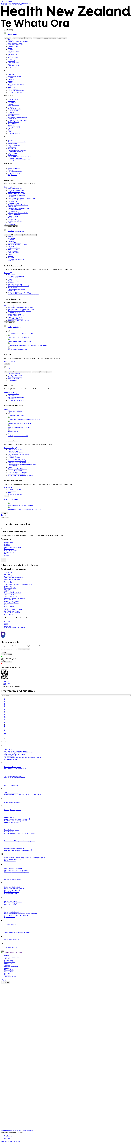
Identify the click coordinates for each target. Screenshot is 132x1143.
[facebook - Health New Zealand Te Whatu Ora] (2, 985)
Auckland (10, 236)
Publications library (26, 372)
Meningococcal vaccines (15, 171)
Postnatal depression (13, 203)
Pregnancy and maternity (49, 38)
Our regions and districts (15, 377)
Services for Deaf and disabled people (18, 286)
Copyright (7, 1138)
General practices (13, 278)
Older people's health (14, 62)
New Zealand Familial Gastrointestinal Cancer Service (23, 294)
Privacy (6, 1135)
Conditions (8, 38)
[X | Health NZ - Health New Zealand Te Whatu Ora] (2, 1129)
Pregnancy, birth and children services (18, 208)
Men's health (11, 61)
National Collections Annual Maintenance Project (22, 464)
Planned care (11, 290)
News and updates (9, 962)
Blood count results (13, 99)
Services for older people (15, 284)
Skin (9, 64)
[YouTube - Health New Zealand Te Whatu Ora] (2, 1124)
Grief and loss (12, 219)
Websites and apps (9, 971)
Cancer (10, 48)
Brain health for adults (14, 109)
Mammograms (12, 102)
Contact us (43, 372)
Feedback (7, 273)
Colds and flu (12, 74)
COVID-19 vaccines (14, 173)
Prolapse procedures (13, 105)
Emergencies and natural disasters (17, 117)
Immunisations (37, 38)
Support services (12, 287)
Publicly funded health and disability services (20, 307)
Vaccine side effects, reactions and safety (19, 156)
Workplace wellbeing (14, 133)
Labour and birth (12, 201)
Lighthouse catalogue (14, 457)
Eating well (11, 115)
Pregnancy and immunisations (16, 195)
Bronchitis (11, 79)
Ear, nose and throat (13, 51)
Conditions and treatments (11, 957)
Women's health (12, 67)
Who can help (8, 306)
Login (4, 515)
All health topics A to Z (11, 224)
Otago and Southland (14, 248)
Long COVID (12, 77)
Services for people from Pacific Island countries (21, 309)
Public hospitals (12, 274)
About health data (13, 451)
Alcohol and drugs (13, 216)
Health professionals (25, 3)
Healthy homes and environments (17, 120)
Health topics (8, 29)
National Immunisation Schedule (17, 150)
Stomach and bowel (13, 65)
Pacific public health (13, 122)
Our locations (12, 491)
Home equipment (13, 89)
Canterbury (11, 239)
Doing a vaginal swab (14, 145)
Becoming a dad (12, 211)
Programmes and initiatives (15, 375)
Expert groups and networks (16, 400)
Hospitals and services (11, 226)
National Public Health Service (16, 289)
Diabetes (10, 49)
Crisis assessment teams (14, 214)
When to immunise (13, 153)
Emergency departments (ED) (16, 276)
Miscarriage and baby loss (15, 200)
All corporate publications (15, 411)
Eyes (9, 53)
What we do (8, 372)
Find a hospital (9, 234)
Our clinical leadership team (16, 397)
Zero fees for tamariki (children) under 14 (19, 311)
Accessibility (8, 1137)
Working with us (12, 380)
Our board (11, 395)
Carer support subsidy (14, 312)
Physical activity (12, 123)
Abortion (10, 104)
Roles (9, 492)
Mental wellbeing (62, 38)
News (6, 409)
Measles (10, 81)
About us (7, 363)
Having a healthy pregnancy (16, 192)
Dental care (11, 112)
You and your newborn (14, 209)
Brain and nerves (13, 46)
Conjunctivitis (12, 82)
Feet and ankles (12, 54)
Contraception (12, 147)
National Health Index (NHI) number (18, 320)
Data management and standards (17, 461)
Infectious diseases (13, 57)
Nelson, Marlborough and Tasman (17, 244)
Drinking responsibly (14, 114)
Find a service (18, 234)
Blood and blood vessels (15, 43)
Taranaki (10, 254)
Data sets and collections (15, 449)
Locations (7, 973)
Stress (9, 222)
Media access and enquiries (15, 470)
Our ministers (12, 398)
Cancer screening (13, 110)
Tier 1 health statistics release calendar (18, 454)
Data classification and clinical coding (18, 462)
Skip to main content (6, 1)
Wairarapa (11, 257)
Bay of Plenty (12, 238)
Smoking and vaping (14, 127)
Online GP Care (9, 362)
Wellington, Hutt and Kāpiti (16, 259)
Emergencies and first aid (15, 92)
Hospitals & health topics (8, 3)
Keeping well (28, 38)
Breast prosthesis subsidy (15, 314)
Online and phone (9, 322)
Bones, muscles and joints (15, 44)
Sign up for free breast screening (17, 142)
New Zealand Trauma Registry (16, 459)
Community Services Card (15, 317)
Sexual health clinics (13, 281)
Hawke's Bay (12, 241)
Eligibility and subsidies (30, 234)
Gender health (12, 118)
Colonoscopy (11, 101)
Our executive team (13, 394)
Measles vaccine (12, 140)
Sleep (9, 131)
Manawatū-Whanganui (14, 243)
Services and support (10, 976)
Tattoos (10, 128)
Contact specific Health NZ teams (17, 469)
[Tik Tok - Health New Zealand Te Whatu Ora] (2, 1126)
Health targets (8, 392)
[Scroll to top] (2, 951)
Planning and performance (15, 378)
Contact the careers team (15, 494)
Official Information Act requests (17, 472)
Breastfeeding (12, 206)
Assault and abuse (13, 218)
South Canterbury (13, 251)
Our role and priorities (14, 373)
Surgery (10, 86)
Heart (9, 56)
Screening (11, 196)
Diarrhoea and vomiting (14, 76)
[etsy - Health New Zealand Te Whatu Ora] (66, 1121)
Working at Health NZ (14, 489)
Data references (12, 465)
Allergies (10, 40)
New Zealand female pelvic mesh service (19, 292)
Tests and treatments (17, 38)
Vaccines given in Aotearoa (15, 151)
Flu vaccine (11, 170)
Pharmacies (11, 282)
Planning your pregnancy (15, 188)
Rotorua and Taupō (13, 249)
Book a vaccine (12, 155)
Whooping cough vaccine (15, 168)
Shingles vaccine (12, 175)
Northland (11, 246)
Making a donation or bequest (16, 474)
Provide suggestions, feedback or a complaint (20, 475)
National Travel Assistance (15, 319)
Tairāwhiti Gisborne (13, 252)
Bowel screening (12, 143)
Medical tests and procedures (16, 90)
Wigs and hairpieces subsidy (16, 315)
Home (6, 681)
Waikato (10, 256)
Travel (9, 130)
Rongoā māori (12, 87)
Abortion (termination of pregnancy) (18, 205)
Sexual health (12, 125)
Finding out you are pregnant (16, 190)
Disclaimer (7, 975)
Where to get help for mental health (18, 213)
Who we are (16, 372)
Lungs (9, 59)
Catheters (10, 107)
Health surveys (12, 456)
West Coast (11, 261)
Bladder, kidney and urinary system (18, 41)
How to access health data (15, 453)
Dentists (10, 279)
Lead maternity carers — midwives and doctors (21, 198)
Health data (35, 372)
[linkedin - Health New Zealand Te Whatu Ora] (2, 990)
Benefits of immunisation (15, 158)
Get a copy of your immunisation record (19, 160)
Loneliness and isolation (15, 221)
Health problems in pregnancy (16, 193)
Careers (17, 3)
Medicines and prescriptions (16, 84)
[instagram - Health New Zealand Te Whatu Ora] (2, 987)
